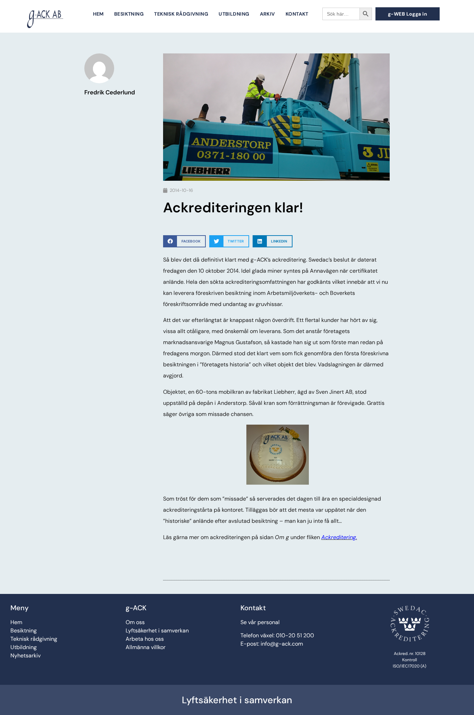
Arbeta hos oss (145, 638)
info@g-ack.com (282, 643)
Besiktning (129, 14)
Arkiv (267, 14)
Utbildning (234, 14)
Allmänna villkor (146, 647)
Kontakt (297, 14)
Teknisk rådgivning (181, 14)
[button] (184, 241)
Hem (98, 14)
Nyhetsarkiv (25, 655)
